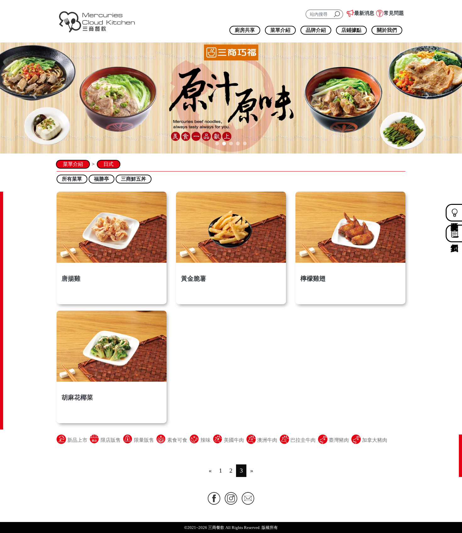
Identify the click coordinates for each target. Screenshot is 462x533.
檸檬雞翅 (313, 278)
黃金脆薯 (193, 278)
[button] (34, 96)
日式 (108, 164)
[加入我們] (450, 233)
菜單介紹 (73, 164)
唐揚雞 (71, 278)
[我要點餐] (450, 213)
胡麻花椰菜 (77, 397)
